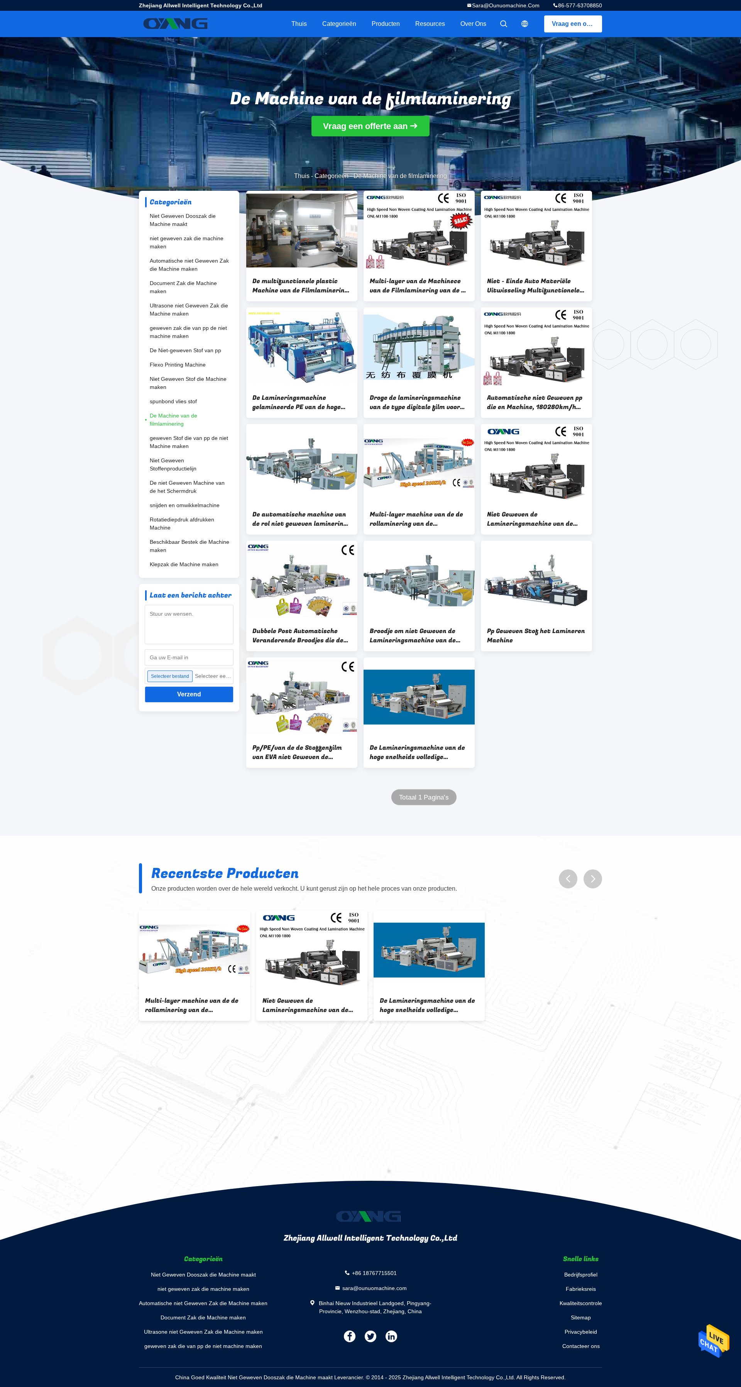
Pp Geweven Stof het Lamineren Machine (536, 635)
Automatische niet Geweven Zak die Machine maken (189, 265)
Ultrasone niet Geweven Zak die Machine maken (189, 309)
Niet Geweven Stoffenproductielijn (173, 464)
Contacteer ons (581, 1346)
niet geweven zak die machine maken (186, 242)
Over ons (473, 23)
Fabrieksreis (581, 1289)
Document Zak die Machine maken (183, 287)
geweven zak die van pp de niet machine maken (188, 332)
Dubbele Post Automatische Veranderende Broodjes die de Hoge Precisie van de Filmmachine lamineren (297, 635)
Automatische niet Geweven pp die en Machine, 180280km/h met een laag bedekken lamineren (534, 402)
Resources (430, 23)
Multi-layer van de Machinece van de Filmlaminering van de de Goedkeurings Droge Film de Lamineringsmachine (419, 286)
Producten (386, 23)
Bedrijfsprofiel (580, 1275)
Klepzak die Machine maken (184, 564)
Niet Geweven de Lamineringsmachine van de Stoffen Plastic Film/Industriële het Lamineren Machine (536, 519)
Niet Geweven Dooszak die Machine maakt (183, 220)
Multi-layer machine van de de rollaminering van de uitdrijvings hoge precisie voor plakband (416, 519)
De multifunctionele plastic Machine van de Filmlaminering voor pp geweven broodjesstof (300, 286)
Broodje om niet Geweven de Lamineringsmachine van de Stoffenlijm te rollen (413, 635)
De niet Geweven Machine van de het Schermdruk (187, 487)
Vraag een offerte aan (577, 23)
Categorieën (339, 23)
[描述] (524, 24)
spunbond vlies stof (173, 401)
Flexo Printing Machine (178, 365)
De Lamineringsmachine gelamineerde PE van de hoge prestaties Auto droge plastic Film (298, 402)
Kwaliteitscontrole (581, 1303)
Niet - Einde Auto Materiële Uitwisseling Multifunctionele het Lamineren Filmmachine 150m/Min (533, 286)
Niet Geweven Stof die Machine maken (188, 383)
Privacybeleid (581, 1332)
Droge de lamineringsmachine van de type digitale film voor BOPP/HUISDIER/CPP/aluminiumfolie (419, 402)
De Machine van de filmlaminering (173, 420)
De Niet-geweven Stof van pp (185, 350)
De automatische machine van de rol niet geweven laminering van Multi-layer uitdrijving (299, 519)
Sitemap (581, 1317)
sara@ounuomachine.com (506, 5)
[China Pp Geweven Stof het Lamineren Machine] (536, 580)
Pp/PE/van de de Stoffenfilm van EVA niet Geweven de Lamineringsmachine (297, 752)
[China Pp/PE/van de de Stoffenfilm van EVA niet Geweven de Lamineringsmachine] (301, 697)
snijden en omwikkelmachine (185, 505)
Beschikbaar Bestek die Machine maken (189, 546)
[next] (593, 878)
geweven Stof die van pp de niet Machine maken (189, 442)
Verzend (189, 694)
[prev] (568, 878)
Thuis (299, 23)
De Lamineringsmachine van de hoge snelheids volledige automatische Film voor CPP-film (417, 752)
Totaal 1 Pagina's (423, 797)
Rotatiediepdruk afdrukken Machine (182, 523)
